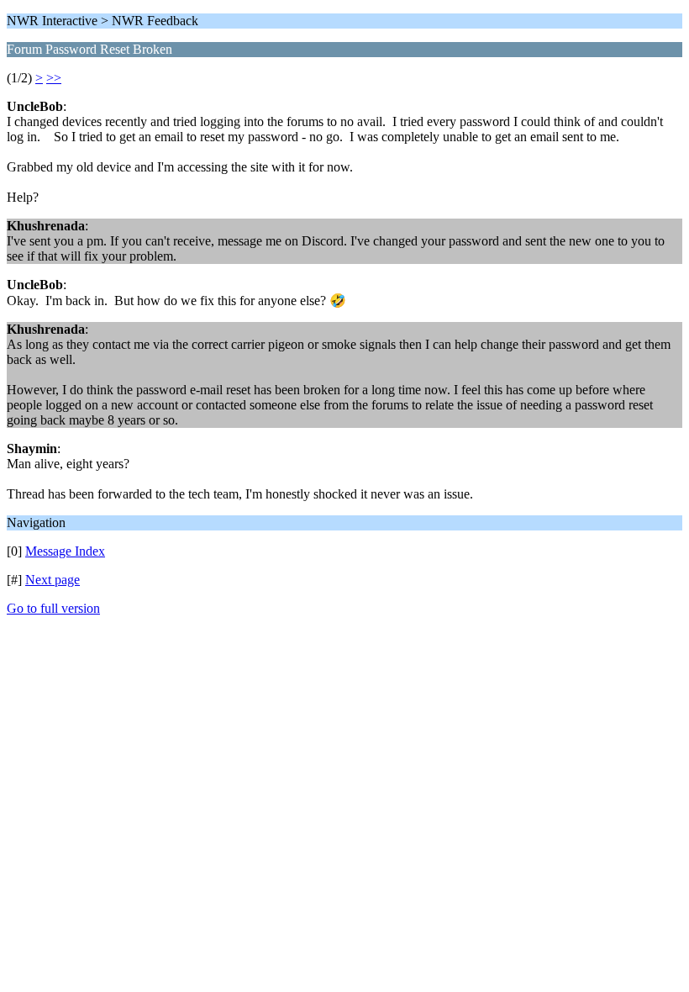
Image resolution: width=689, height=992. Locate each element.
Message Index (65, 551)
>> (53, 78)
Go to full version (53, 608)
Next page (52, 580)
